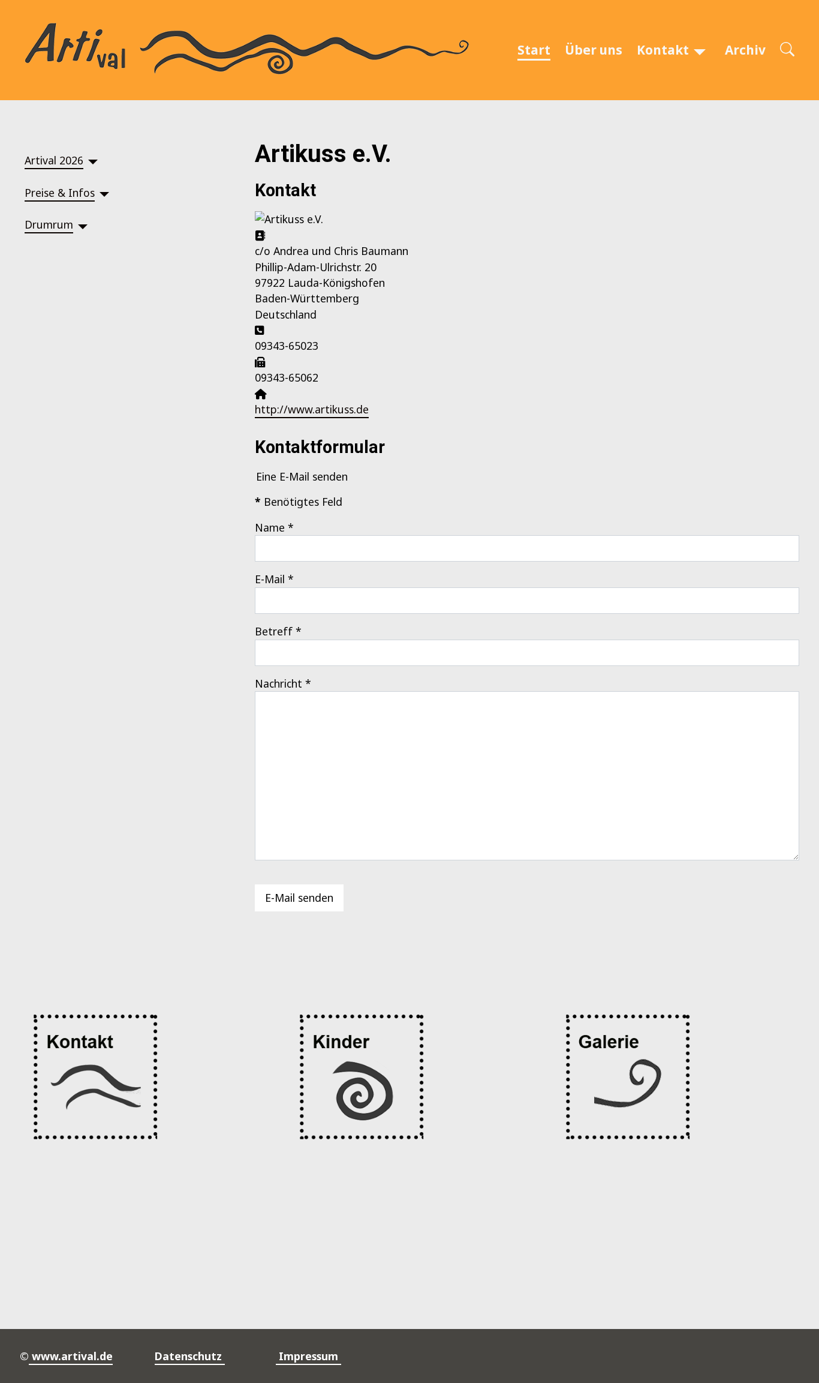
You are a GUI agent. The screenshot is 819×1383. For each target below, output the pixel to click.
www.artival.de (71, 1356)
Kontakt (663, 49)
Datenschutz (190, 1356)
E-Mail (274, 579)
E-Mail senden (299, 897)
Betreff (278, 631)
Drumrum (49, 224)
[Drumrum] (82, 224)
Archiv (745, 49)
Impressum (308, 1356)
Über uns (593, 49)
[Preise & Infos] (104, 192)
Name (274, 527)
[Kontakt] (699, 50)
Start (533, 49)
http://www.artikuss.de (312, 409)
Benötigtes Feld (298, 501)
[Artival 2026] (93, 159)
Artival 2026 (54, 160)
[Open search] (787, 50)
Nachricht (283, 683)
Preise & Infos (60, 192)
